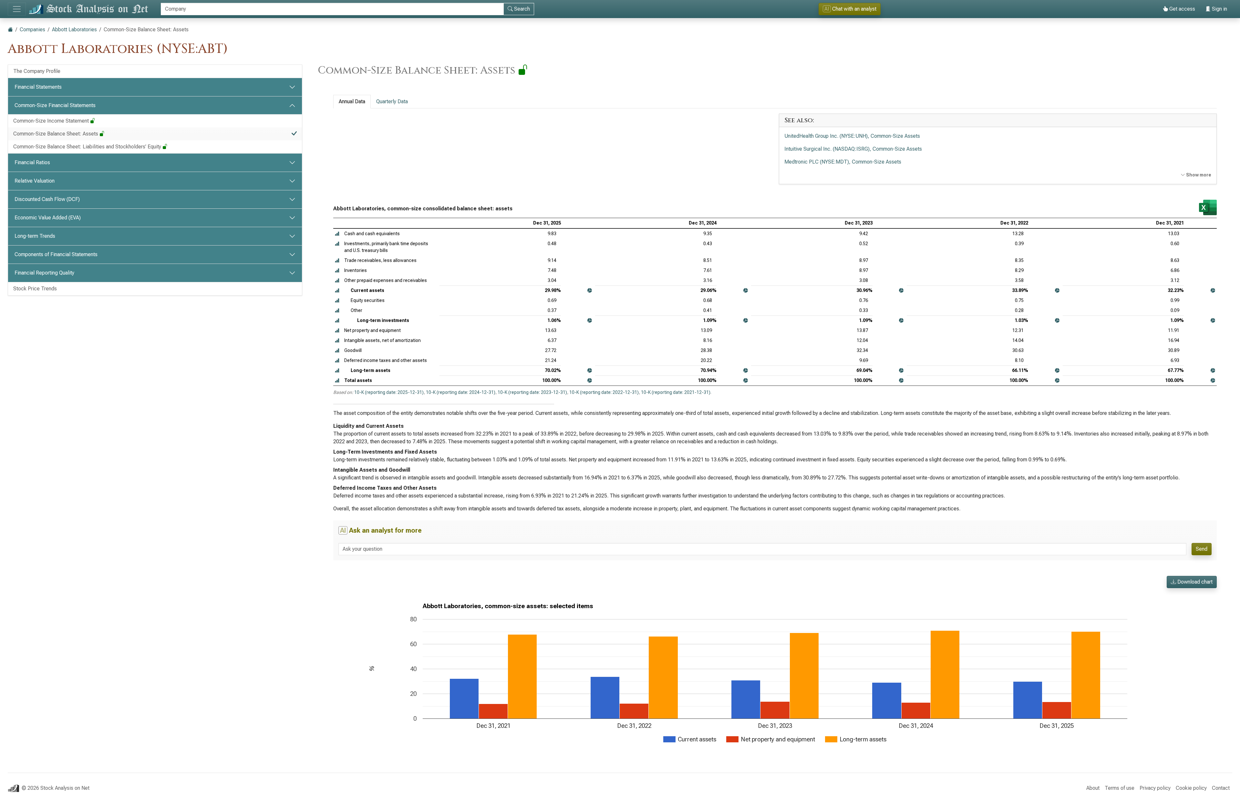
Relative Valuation (35, 181)
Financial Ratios (32, 162)
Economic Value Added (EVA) (48, 218)
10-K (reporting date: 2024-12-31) (460, 392)
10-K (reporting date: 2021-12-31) (675, 392)
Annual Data (352, 101)
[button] (337, 233)
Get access (1181, 9)
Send (1201, 549)
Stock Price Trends (35, 289)
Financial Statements (38, 87)
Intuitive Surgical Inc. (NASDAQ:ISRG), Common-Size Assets (853, 149)
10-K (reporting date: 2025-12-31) (389, 392)
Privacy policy (1155, 788)
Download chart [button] (1194, 582)
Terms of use (1119, 788)
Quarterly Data (392, 101)
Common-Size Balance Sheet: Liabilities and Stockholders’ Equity (87, 147)
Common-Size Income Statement (51, 121)
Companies (32, 29)
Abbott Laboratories (74, 29)
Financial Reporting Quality (44, 273)
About (1093, 788)
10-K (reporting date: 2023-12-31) (532, 392)
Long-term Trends (35, 236)
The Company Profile (36, 71)
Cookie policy (1191, 788)
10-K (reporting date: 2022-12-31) (604, 392)
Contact (1221, 788)
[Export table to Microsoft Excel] (1208, 207)
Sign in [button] (1219, 9)
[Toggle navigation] (17, 9)
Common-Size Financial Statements (55, 105)
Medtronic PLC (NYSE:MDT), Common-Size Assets (842, 162)
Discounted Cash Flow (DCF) (47, 199)
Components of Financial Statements (56, 254)
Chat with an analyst (850, 9)
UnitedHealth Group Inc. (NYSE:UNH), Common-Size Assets (852, 136)
